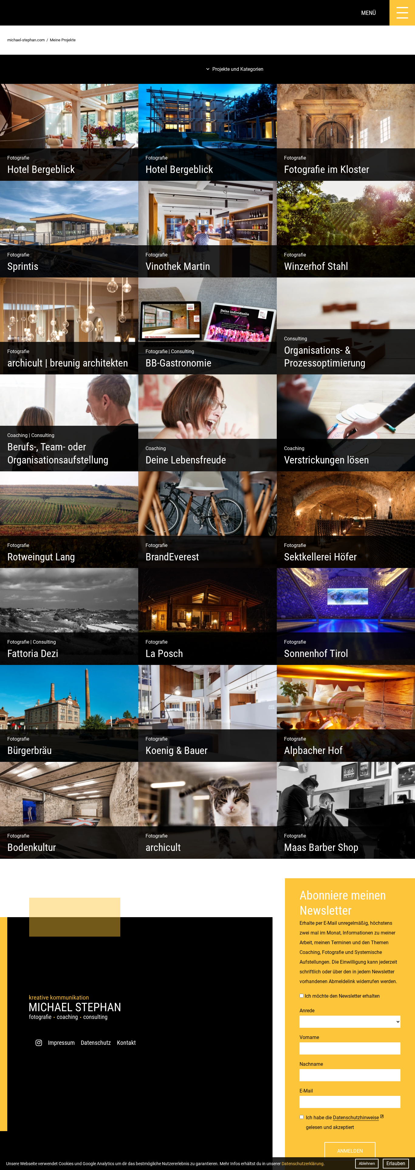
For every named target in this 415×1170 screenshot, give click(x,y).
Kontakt (126, 1042)
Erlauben (395, 1163)
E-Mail (306, 1091)
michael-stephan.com (26, 40)
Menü (368, 12)
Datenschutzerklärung (303, 1163)
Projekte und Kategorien (237, 69)
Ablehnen (367, 1163)
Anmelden (350, 1151)
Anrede (307, 1010)
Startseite (13, 13)
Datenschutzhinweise (356, 1117)
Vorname (309, 1037)
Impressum (61, 1042)
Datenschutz (96, 1042)
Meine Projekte (63, 40)
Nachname (311, 1064)
